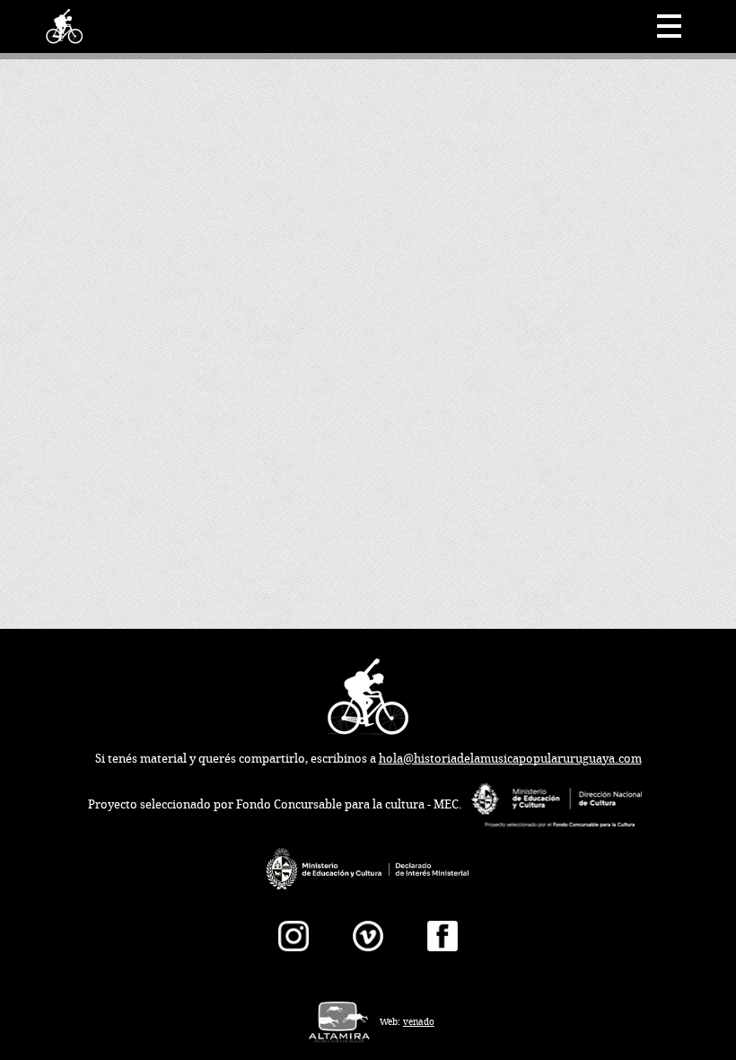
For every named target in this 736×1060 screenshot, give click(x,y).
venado (418, 1022)
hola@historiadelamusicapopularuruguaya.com (510, 758)
